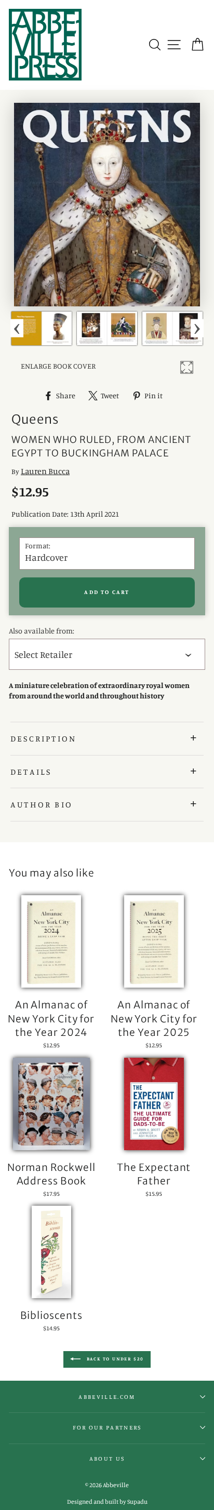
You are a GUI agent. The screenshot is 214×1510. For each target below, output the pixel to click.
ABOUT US (107, 1458)
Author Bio (41, 804)
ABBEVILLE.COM (106, 1396)
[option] (41, 328)
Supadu (137, 1501)
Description (43, 738)
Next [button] (197, 328)
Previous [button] (16, 328)
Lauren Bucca (45, 471)
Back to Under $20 (114, 1358)
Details (30, 771)
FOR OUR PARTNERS (107, 1427)
